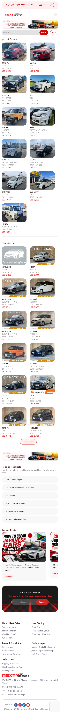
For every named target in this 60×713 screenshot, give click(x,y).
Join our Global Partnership (43, 647)
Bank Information (9, 630)
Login (51, 5)
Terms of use (7, 647)
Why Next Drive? (9, 634)
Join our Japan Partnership (42, 650)
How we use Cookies (11, 654)
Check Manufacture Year (12, 666)
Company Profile (9, 627)
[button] (29, 25)
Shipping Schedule (9, 663)
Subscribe (42, 602)
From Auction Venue (40, 630)
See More (8, 576)
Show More (28, 442)
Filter (54, 32)
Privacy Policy (8, 650)
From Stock (37, 627)
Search (43, 32)
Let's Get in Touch (39, 654)
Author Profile (8, 637)
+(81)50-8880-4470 (14, 687)
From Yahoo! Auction (41, 634)
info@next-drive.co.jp (16, 694)
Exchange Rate (8, 670)
